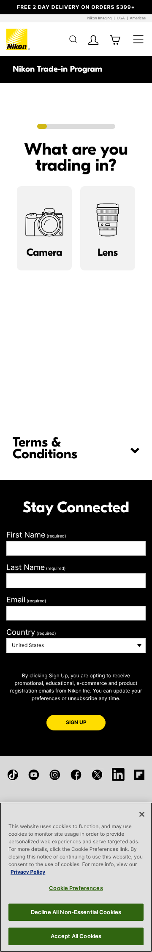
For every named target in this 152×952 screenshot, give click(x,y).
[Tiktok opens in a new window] (12, 774)
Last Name (35, 567)
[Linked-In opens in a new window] (118, 774)
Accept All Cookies (76, 936)
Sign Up (86, 722)
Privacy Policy (28, 872)
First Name (36, 535)
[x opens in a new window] (97, 774)
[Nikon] (18, 39)
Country (31, 632)
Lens (108, 253)
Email (26, 600)
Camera (44, 253)
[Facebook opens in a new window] (76, 774)
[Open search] (73, 39)
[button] (11, 7)
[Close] (142, 814)
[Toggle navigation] (138, 39)
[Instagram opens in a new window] (55, 774)
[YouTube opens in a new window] (33, 774)
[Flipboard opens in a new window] (139, 774)
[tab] (76, 449)
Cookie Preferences (76, 888)
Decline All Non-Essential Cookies (76, 912)
